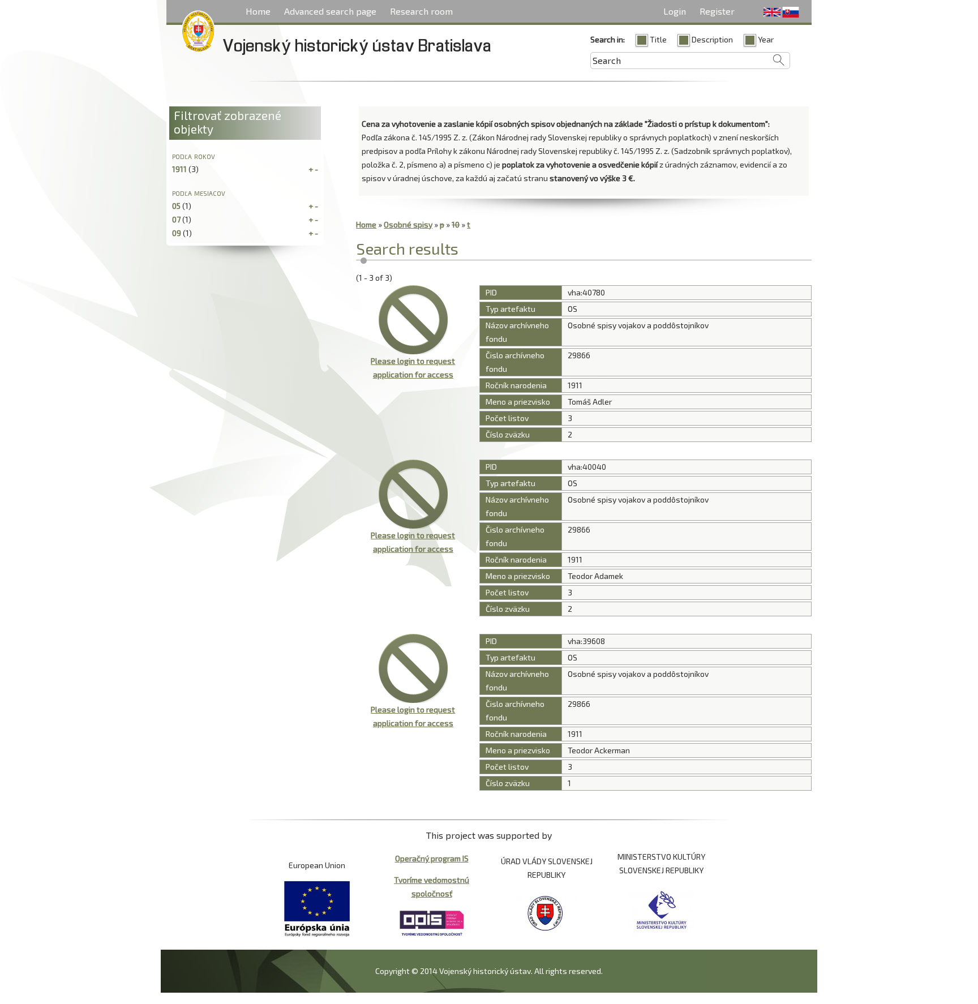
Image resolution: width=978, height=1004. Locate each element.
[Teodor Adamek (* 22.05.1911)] (413, 494)
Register (717, 11)
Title (658, 39)
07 (176, 219)
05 (176, 206)
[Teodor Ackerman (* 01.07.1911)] (413, 668)
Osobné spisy (408, 224)
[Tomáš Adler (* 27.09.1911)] (413, 319)
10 (456, 224)
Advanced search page (330, 11)
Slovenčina (790, 12)
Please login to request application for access (413, 367)
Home (258, 11)
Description (712, 39)
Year (766, 39)
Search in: (607, 39)
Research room (421, 11)
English (771, 12)
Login (674, 11)
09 (176, 233)
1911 (179, 169)
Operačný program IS (432, 858)
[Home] (198, 33)
